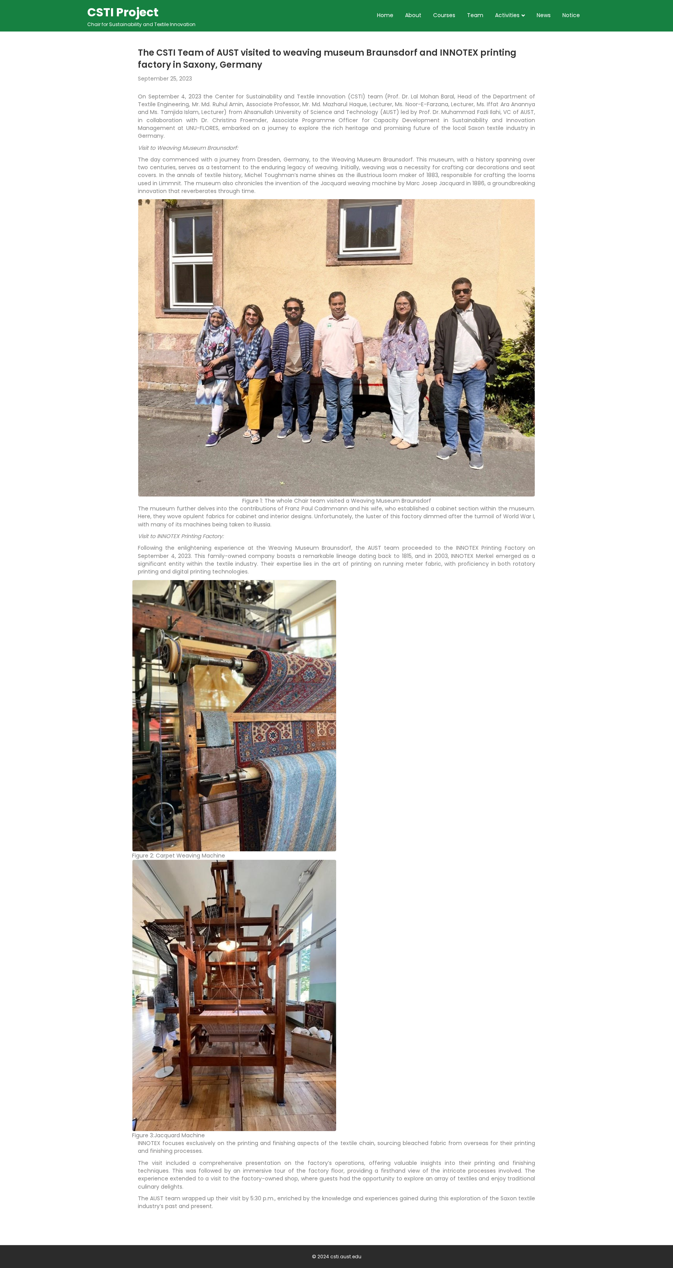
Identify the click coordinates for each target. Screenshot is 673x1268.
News (544, 15)
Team (475, 15)
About (413, 15)
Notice (571, 15)
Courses (444, 15)
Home (385, 15)
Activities (507, 15)
